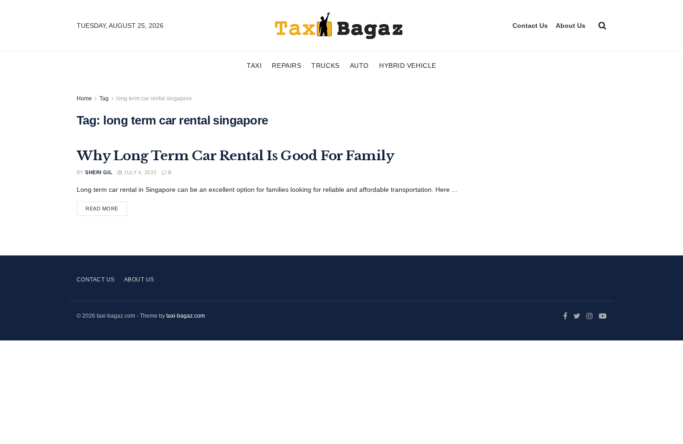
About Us (570, 25)
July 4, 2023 (139, 172)
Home (84, 98)
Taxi (254, 65)
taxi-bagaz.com (185, 316)
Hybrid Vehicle (407, 65)
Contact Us (530, 25)
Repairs (286, 65)
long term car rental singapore (154, 98)
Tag (104, 98)
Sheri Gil (98, 172)
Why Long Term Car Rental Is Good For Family (235, 156)
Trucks (325, 65)
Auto (359, 65)
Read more (101, 208)
